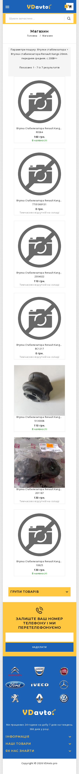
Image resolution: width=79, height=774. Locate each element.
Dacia (39, 678)
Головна (32, 35)
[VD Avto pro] (39, 6)
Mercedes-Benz (64, 691)
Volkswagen (63, 705)
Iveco (39, 689)
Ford (15, 690)
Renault (39, 705)
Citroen (15, 678)
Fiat (64, 678)
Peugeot (15, 705)
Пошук (68, 18)
